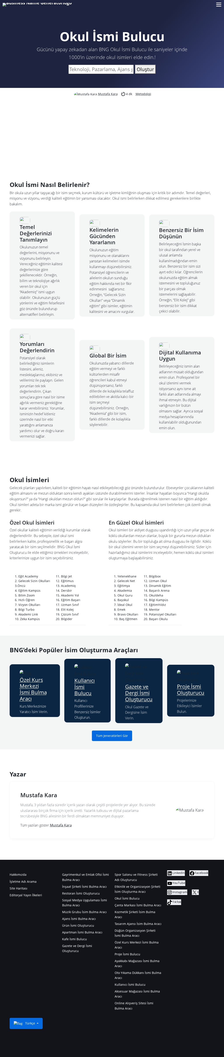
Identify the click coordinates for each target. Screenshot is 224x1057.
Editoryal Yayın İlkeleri (26, 895)
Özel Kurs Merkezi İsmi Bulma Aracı (33, 689)
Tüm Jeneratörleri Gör (112, 736)
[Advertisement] (112, 129)
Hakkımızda (18, 874)
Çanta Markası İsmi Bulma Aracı (138, 905)
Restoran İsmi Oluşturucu (81, 893)
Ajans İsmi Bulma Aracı (79, 919)
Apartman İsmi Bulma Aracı (82, 932)
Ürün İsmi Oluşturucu (78, 925)
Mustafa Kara (108, 94)
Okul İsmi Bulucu (127, 898)
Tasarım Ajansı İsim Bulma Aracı (138, 924)
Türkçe (30, 1023)
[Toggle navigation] (218, 4)
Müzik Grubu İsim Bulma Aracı (84, 912)
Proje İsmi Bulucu (127, 954)
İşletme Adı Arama (23, 881)
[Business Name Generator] (37, 4)
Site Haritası (18, 888)
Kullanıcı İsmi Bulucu (130, 984)
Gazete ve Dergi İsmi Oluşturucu (138, 693)
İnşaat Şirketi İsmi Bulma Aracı (84, 886)
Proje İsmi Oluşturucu (190, 689)
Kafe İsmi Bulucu (74, 939)
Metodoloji (143, 94)
